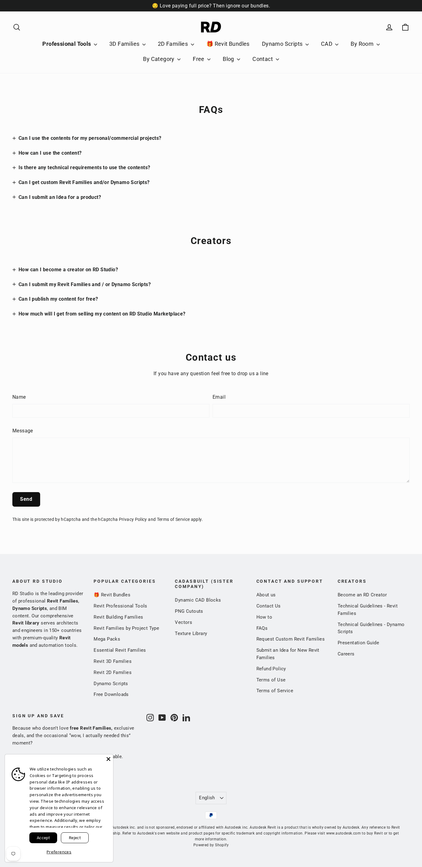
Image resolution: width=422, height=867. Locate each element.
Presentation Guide (358, 643)
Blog (229, 59)
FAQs (262, 628)
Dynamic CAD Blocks (198, 600)
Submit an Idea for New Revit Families (287, 653)
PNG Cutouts (189, 611)
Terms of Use (271, 680)
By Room (363, 44)
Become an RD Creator (362, 595)
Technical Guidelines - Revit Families (368, 609)
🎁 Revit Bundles (228, 44)
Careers (346, 654)
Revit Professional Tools (120, 606)
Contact (263, 59)
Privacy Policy (133, 519)
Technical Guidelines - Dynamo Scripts (371, 628)
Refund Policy (271, 669)
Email (219, 397)
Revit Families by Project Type (126, 628)
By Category (159, 59)
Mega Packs (107, 639)
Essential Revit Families (120, 650)
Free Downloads (111, 694)
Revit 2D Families (113, 672)
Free (199, 59)
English (207, 797)
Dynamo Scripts (283, 44)
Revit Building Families (118, 617)
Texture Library (191, 633)
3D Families (125, 44)
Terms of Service (173, 519)
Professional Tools (67, 44)
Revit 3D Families (113, 661)
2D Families (173, 44)
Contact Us (268, 606)
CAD (327, 44)
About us (266, 595)
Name (19, 397)
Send (26, 499)
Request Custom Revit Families (290, 639)
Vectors (183, 622)
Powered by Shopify (211, 845)
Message (22, 431)
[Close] (108, 759)
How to (264, 617)
